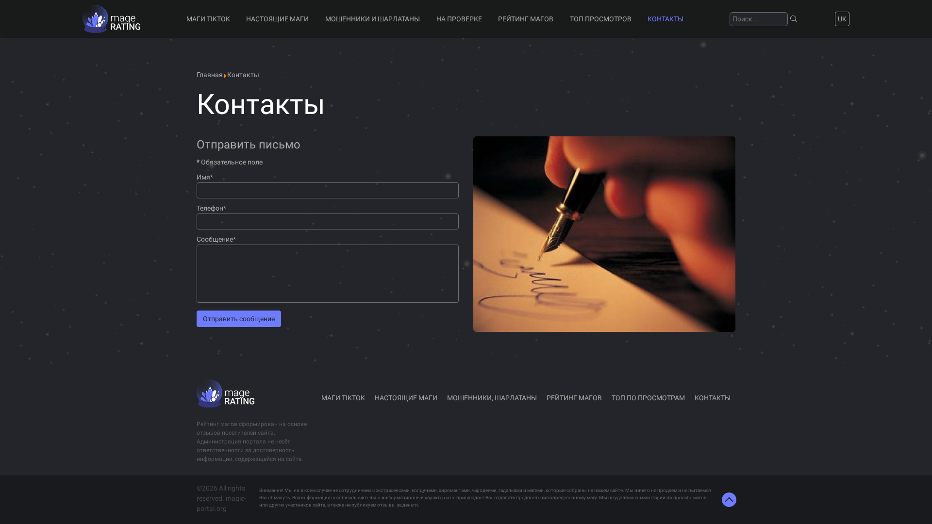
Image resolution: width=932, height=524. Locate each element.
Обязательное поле (230, 162)
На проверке (459, 19)
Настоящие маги (277, 19)
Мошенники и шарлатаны (372, 19)
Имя (205, 177)
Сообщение (216, 239)
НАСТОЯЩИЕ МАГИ (406, 398)
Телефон (211, 208)
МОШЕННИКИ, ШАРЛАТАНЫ (492, 398)
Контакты (665, 19)
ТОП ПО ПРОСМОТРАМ (648, 398)
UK (842, 19)
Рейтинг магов (525, 19)
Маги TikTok (208, 19)
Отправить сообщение (239, 319)
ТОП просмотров (601, 19)
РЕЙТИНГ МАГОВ (574, 398)
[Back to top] (729, 499)
